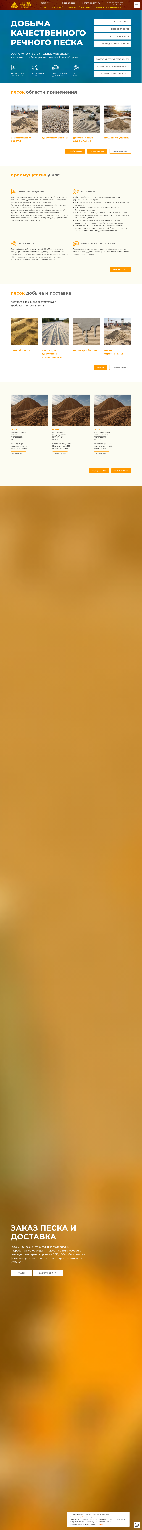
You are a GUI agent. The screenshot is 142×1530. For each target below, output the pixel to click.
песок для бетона (85, 350)
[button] (108, 7)
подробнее (81, 1517)
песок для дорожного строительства (52, 354)
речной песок (20, 350)
